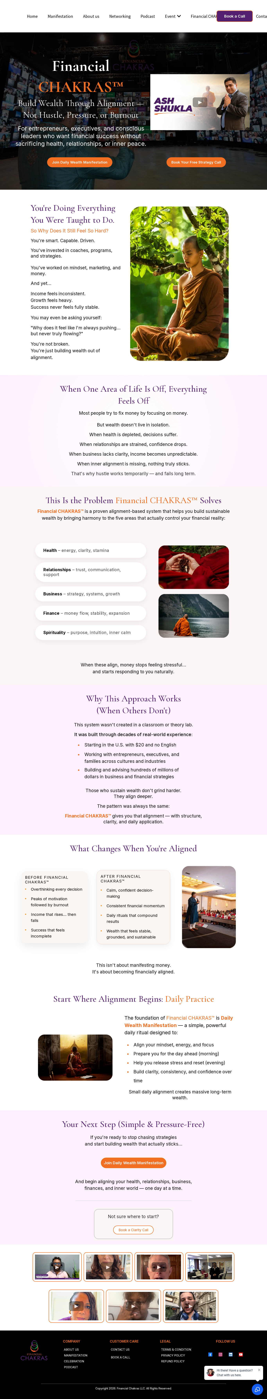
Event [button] (170, 16)
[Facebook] (210, 1354)
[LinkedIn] (231, 1354)
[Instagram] (220, 1354)
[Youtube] (241, 1354)
